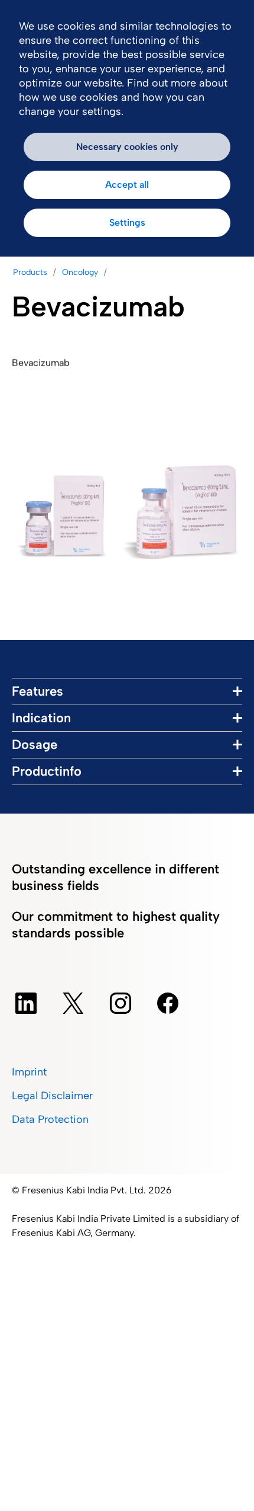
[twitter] (73, 1003)
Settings (127, 222)
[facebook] (168, 1003)
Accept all (127, 184)
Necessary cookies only (127, 146)
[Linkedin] (26, 1003)
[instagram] (120, 1003)
